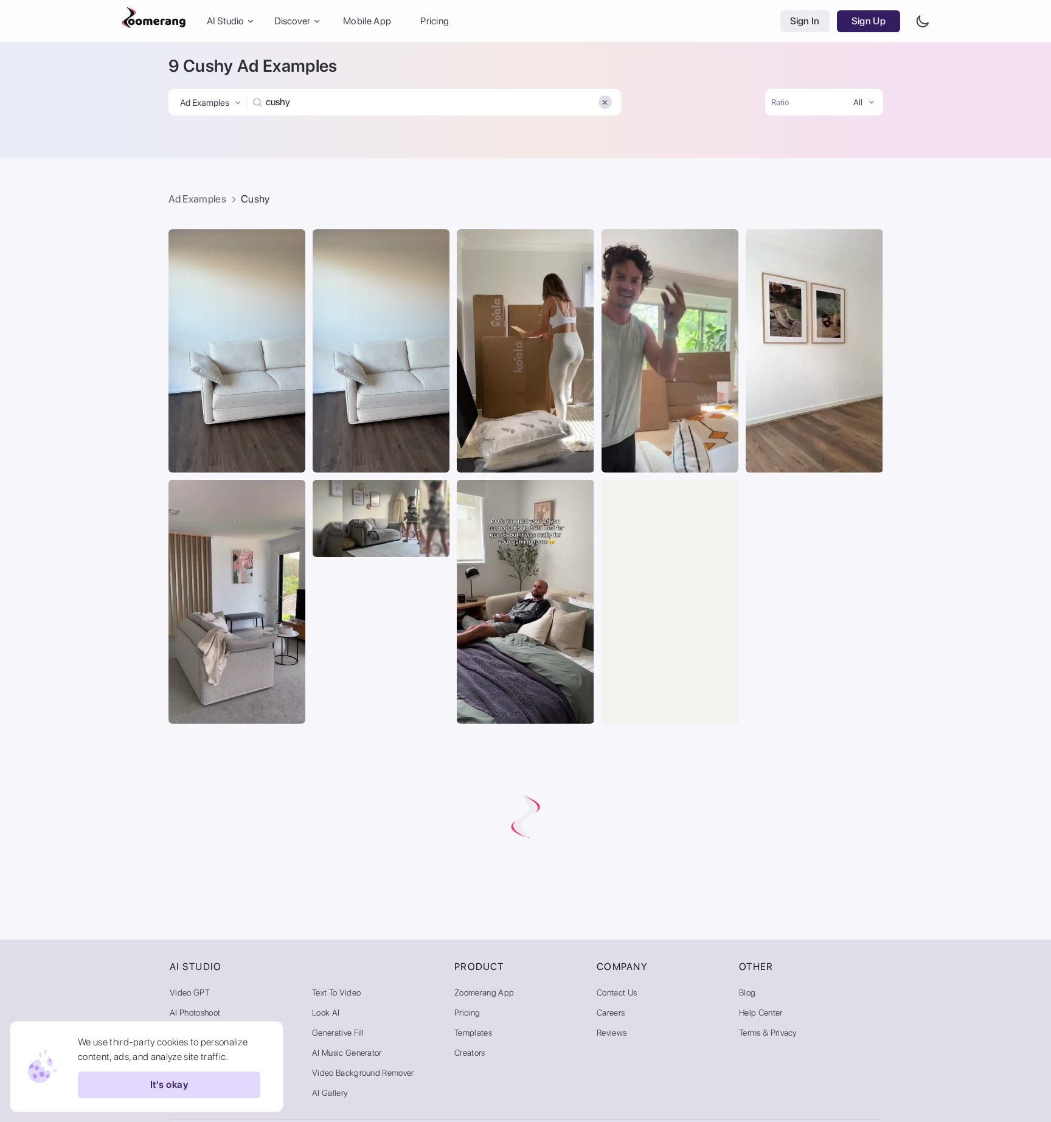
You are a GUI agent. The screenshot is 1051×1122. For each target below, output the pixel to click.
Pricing (434, 21)
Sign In (805, 21)
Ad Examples (197, 199)
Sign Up (869, 21)
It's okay (169, 1085)
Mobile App (367, 21)
